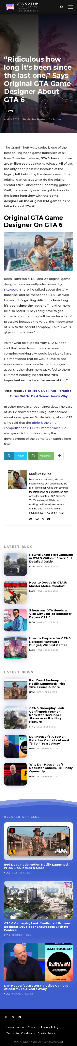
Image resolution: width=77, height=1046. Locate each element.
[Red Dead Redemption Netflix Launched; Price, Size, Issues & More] (15, 690)
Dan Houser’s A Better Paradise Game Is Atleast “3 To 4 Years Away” (49, 740)
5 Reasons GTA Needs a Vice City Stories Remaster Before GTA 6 (50, 613)
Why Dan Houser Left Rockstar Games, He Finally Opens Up (51, 768)
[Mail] (30, 518)
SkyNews (11, 289)
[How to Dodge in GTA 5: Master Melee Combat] (15, 592)
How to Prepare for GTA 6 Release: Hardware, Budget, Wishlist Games (50, 641)
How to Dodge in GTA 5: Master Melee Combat (48, 584)
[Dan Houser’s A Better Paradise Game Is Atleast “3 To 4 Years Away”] (15, 746)
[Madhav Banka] (17, 495)
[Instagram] (6, 1017)
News (10, 111)
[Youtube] (48, 518)
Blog (32, 566)
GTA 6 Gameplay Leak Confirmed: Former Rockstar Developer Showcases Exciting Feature (46, 715)
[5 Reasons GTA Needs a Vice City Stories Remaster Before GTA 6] (15, 620)
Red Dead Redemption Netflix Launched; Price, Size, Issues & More (47, 683)
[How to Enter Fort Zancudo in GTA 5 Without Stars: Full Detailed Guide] (15, 564)
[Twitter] (43, 518)
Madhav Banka (36, 119)
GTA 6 (32, 727)
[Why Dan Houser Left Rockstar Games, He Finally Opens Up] (15, 774)
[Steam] (37, 518)
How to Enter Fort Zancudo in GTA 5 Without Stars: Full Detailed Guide (51, 558)
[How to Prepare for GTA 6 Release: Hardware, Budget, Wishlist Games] (15, 647)
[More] (59, 456)
